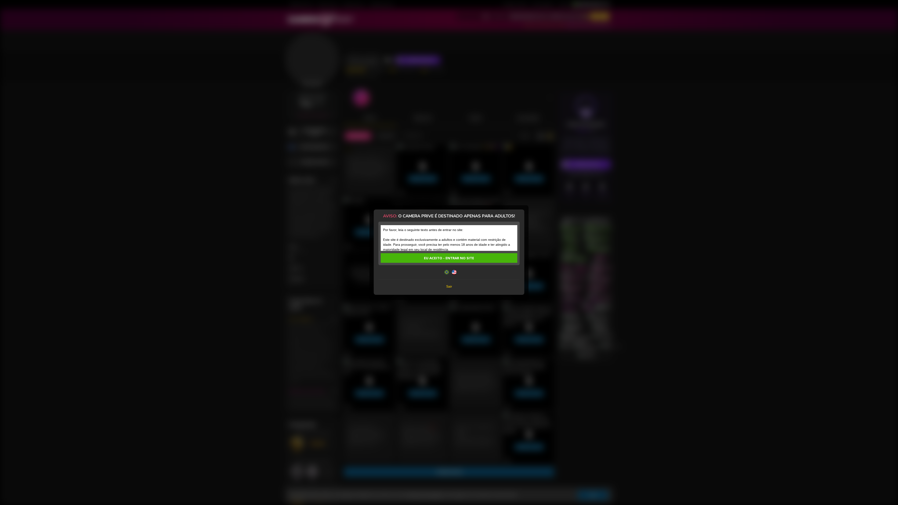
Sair (449, 286)
